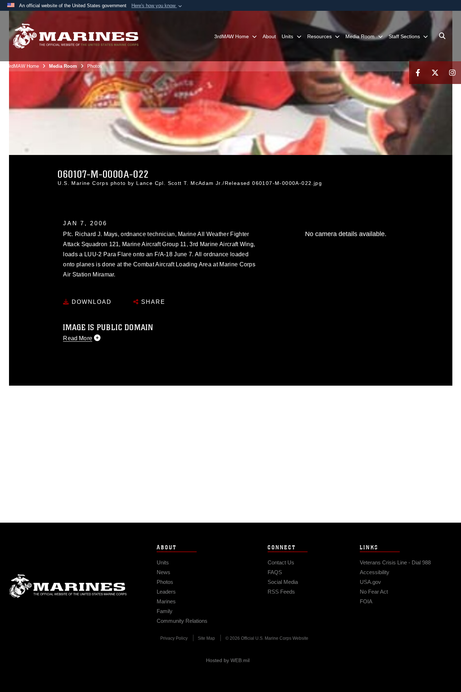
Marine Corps (68, 586)
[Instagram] (452, 72)
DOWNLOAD (91, 302)
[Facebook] (417, 72)
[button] (157, 5)
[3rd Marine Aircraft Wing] (76, 36)
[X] (435, 72)
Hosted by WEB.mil (228, 660)
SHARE (152, 302)
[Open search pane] (442, 36)
